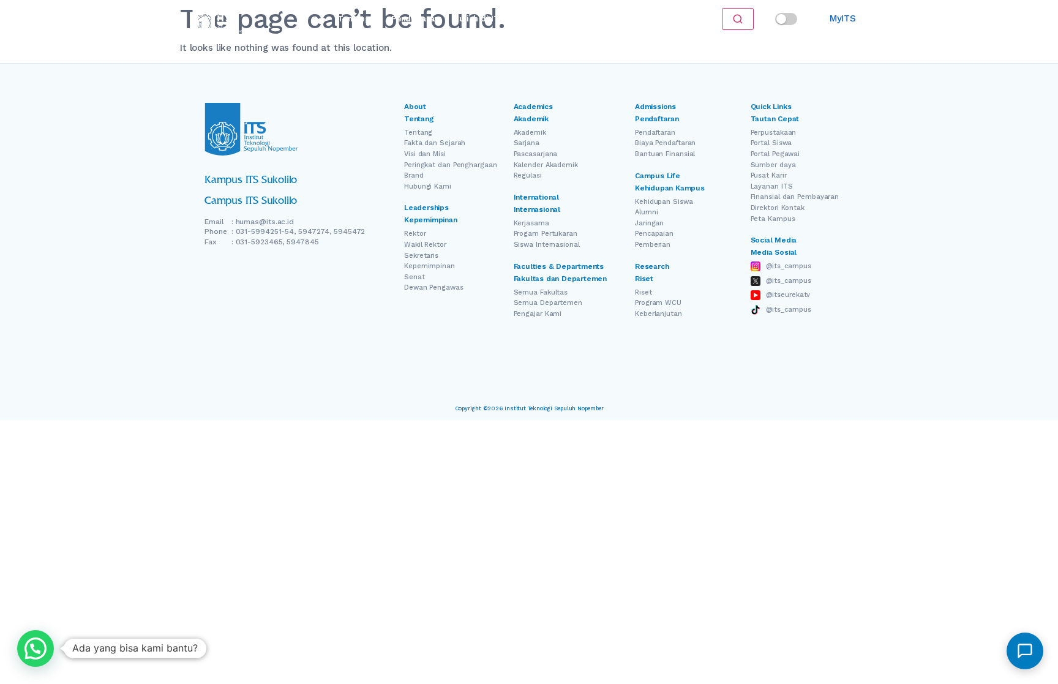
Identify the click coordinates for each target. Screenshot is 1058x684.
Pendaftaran (415, 18)
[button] (35, 648)
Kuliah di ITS (479, 18)
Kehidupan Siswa (664, 202)
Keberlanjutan (658, 314)
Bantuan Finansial (665, 154)
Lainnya (614, 18)
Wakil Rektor (425, 245)
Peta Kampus (773, 219)
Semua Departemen (548, 303)
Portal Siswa (771, 143)
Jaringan (649, 223)
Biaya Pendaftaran (665, 143)
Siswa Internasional (547, 245)
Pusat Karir (769, 175)
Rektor (415, 234)
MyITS (843, 18)
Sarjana (526, 143)
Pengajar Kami (538, 314)
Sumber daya (773, 165)
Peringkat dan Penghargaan (450, 165)
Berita (573, 18)
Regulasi (528, 175)
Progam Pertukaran (545, 234)
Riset (536, 18)
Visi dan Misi (425, 154)
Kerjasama (531, 223)
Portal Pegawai (775, 154)
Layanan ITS (772, 186)
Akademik (530, 133)
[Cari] (738, 19)
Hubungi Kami (427, 186)
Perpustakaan (774, 133)
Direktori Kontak (778, 208)
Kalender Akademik (546, 165)
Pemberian (652, 245)
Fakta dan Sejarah (434, 143)
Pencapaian (654, 234)
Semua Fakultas (541, 292)
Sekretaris (421, 256)
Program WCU (658, 303)
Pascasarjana (536, 154)
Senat (414, 277)
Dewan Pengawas (433, 287)
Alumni (646, 212)
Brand (414, 175)
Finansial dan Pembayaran (795, 197)
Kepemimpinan (429, 266)
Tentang (353, 18)
